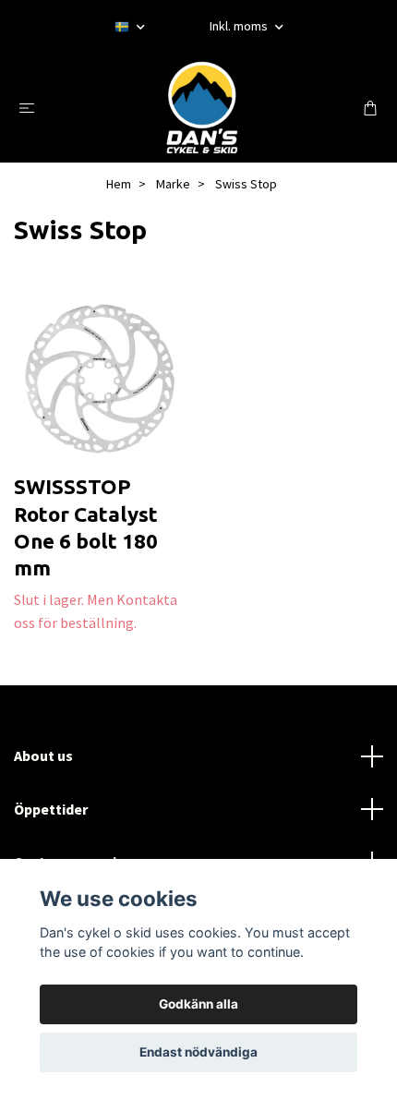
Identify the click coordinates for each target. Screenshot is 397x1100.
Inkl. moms (240, 26)
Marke (173, 183)
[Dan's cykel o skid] (202, 107)
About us (43, 755)
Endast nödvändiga (198, 1052)
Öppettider (51, 809)
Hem (118, 183)
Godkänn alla (198, 1004)
